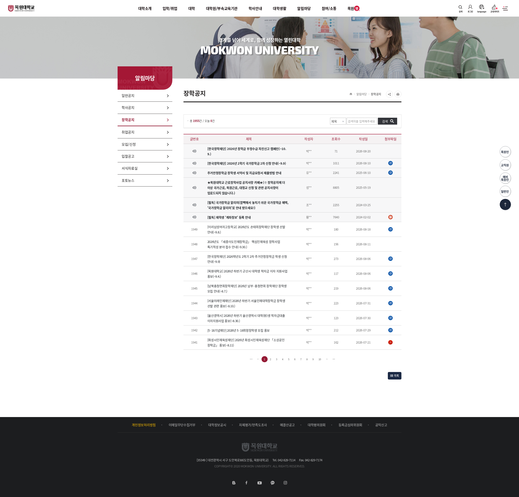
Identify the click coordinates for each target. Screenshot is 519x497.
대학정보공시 (217, 424)
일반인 (505, 191)
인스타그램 (285, 483)
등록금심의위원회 (350, 424)
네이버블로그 (234, 483)
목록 (396, 375)
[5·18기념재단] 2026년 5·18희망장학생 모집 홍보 (238, 330)
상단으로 (505, 204)
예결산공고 (287, 424)
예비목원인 (505, 178)
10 (319, 359)
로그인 (470, 11)
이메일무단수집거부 (182, 424)
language (481, 11)
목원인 (505, 152)
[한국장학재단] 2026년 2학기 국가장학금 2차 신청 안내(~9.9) (246, 163)
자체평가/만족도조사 (253, 424)
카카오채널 (272, 483)
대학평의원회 (317, 424)
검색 (460, 11)
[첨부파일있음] (391, 163)
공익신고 (381, 424)
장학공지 (376, 94)
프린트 (398, 94)
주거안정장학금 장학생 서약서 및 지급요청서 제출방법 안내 (244, 173)
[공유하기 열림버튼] (389, 94)
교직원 (505, 165)
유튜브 (259, 483)
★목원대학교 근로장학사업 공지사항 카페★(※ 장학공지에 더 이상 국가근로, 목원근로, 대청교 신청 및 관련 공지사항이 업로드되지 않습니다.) (246, 187)
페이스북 (246, 483)
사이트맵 (505, 10)
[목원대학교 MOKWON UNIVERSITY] (21, 6)
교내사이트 (494, 11)
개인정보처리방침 (143, 424)
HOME (351, 94)
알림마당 (361, 94)
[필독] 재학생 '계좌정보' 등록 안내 (229, 217)
